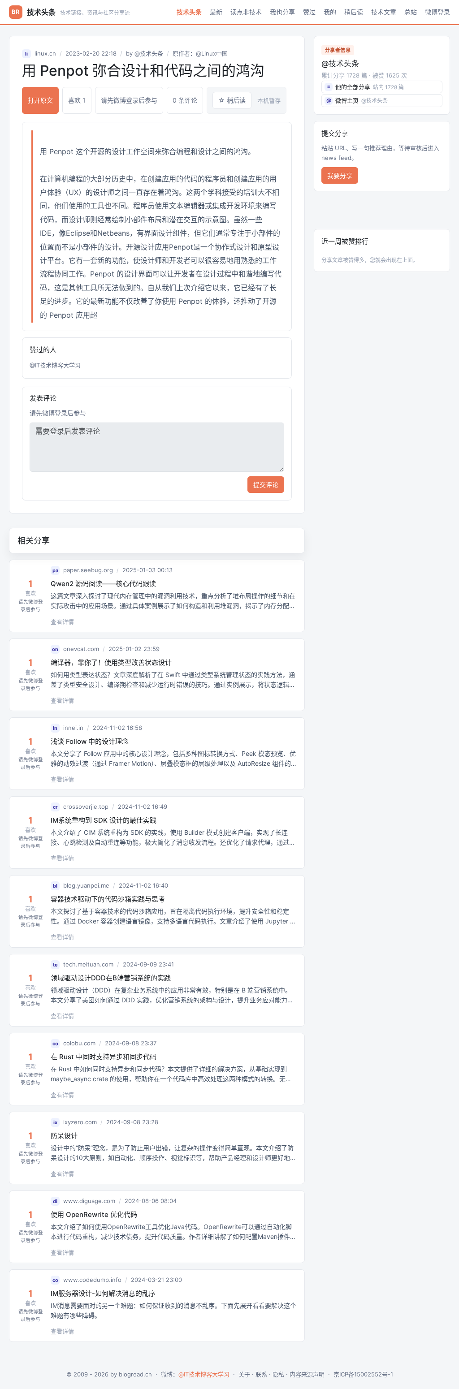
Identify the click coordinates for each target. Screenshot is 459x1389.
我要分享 (339, 175)
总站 (410, 12)
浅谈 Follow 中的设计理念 (90, 741)
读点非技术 (246, 12)
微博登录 (437, 12)
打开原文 (40, 100)
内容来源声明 (307, 1374)
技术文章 (383, 12)
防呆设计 (64, 1135)
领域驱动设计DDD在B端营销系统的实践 (111, 978)
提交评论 (265, 484)
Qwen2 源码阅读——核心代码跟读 (103, 583)
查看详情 (62, 621)
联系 (261, 1374)
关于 (244, 1374)
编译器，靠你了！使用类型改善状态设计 (111, 662)
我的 (330, 12)
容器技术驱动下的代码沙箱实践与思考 (108, 899)
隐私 (278, 1374)
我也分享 (282, 12)
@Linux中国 (212, 53)
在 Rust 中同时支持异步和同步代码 (103, 1057)
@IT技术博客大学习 (55, 365)
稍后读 (353, 12)
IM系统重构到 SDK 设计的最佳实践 (103, 820)
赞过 (309, 12)
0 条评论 (185, 100)
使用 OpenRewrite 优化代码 (94, 1214)
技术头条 (189, 12)
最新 (216, 12)
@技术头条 (148, 53)
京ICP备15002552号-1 (363, 1374)
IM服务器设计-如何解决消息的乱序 (103, 1293)
